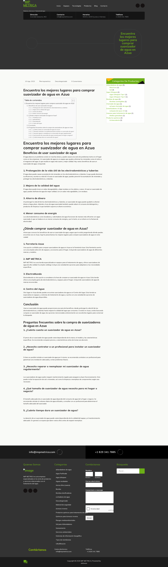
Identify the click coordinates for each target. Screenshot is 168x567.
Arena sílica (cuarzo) (63, 485)
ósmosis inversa (61, 509)
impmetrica (46, 81)
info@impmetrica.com (65, 17)
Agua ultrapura (61, 477)
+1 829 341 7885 (122, 17)
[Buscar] (142, 471)
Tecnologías (76, 6)
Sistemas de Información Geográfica (68, 536)
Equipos (66, 6)
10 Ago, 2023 (30, 81)
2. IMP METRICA (36, 119)
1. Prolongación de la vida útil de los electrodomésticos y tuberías (49, 107)
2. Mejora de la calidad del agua (40, 109)
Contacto (103, 6)
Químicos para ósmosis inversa (67, 516)
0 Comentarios (76, 81)
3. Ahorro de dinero (37, 111)
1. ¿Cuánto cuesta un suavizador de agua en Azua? (46, 129)
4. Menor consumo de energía (40, 113)
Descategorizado (61, 81)
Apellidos (98, 477)
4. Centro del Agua (37, 123)
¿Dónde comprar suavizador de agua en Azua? (43, 115)
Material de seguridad (63, 505)
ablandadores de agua (63, 470)
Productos (87, 6)
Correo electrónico (93, 481)
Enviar (89, 518)
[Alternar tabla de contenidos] (72, 100)
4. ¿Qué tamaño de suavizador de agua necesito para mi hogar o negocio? (52, 135)
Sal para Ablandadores (64, 524)
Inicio (59, 6)
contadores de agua (63, 497)
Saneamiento (60, 528)
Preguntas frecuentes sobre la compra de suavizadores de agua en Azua (51, 127)
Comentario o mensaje (94, 490)
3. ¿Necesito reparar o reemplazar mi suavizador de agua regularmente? (51, 133)
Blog (96, 6)
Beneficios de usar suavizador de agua (40, 105)
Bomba (58, 489)
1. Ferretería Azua (36, 117)
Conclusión (32, 125)
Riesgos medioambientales (65, 520)
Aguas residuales (62, 481)
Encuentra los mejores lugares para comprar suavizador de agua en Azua (50, 103)
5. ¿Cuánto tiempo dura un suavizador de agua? (45, 137)
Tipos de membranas (63, 540)
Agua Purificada (61, 473)
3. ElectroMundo (36, 121)
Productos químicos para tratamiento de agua (72, 512)
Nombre (89, 470)
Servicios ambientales (64, 532)
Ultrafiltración (61, 544)
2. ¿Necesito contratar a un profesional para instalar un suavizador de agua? (53, 131)
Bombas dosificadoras (63, 493)
